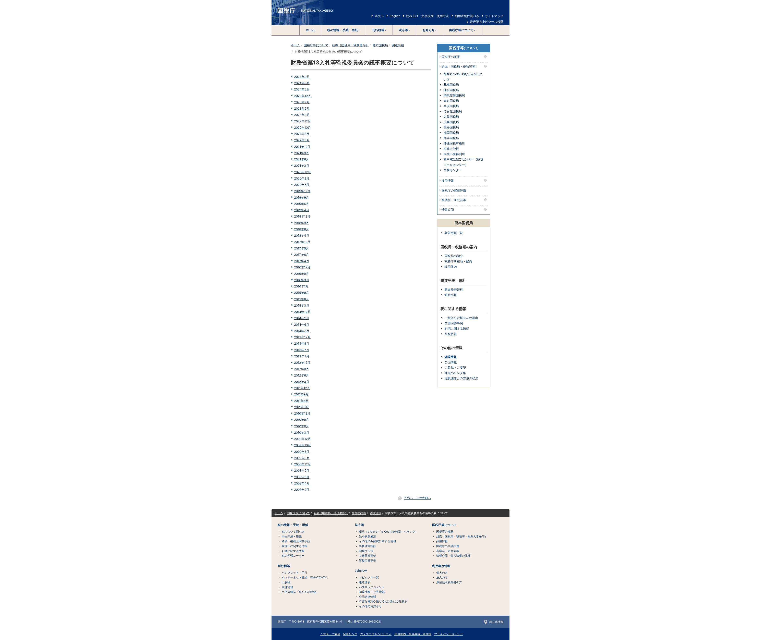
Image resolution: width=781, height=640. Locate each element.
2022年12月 (302, 121)
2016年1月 (301, 286)
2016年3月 (301, 280)
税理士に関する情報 (294, 546)
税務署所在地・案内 (458, 261)
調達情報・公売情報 (372, 591)
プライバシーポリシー (448, 634)
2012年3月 (301, 382)
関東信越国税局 (454, 95)
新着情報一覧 (454, 233)
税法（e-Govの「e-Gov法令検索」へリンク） (388, 531)
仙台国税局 (451, 90)
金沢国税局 (451, 106)
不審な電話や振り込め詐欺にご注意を (383, 601)
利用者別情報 (441, 566)
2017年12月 (302, 242)
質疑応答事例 (367, 560)
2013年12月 (302, 337)
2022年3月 (302, 140)
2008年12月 (302, 464)
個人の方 (442, 572)
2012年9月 (301, 369)
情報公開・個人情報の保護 (453, 555)
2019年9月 (301, 197)
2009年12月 (302, 439)
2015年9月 (301, 293)
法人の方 (442, 577)
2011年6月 (301, 401)
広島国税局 (451, 122)
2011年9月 (301, 394)
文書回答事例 (454, 323)
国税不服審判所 (454, 154)
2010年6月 (301, 426)
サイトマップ (494, 16)
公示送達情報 (367, 596)
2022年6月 (301, 134)
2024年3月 (302, 89)
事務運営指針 (367, 546)
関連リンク (350, 634)
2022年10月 (302, 128)
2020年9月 (301, 178)
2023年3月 (302, 115)
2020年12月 (302, 172)
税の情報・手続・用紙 (293, 525)
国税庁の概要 (451, 57)
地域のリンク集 (455, 373)
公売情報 (451, 362)
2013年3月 (301, 356)
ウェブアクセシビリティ (376, 634)
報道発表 (364, 582)
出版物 (286, 582)
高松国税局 (451, 127)
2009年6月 (301, 452)
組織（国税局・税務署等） (350, 45)
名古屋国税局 (453, 111)
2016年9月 (301, 274)
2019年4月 (301, 210)
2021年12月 (302, 147)
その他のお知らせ (370, 606)
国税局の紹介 (454, 256)
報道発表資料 (454, 290)
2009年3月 (302, 458)
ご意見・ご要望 (455, 367)
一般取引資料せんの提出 (461, 318)
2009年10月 (302, 445)
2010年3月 (301, 432)
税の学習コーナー (293, 555)
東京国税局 (451, 101)
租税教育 (451, 334)
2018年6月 (301, 229)
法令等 (359, 525)
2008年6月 (301, 477)
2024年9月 (302, 77)
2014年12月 (302, 312)
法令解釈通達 (367, 536)
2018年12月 (302, 216)
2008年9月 (301, 470)
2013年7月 (301, 350)
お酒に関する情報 (457, 329)
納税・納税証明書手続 (296, 541)
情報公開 (448, 210)
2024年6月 (302, 83)
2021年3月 (301, 166)
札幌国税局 (451, 85)
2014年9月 (301, 318)
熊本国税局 (380, 45)
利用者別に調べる (467, 16)
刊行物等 (284, 566)
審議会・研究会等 (454, 200)
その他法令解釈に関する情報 (377, 541)
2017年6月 (301, 255)
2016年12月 (302, 267)
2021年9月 (301, 153)
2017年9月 (301, 248)
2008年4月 (302, 483)
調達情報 (398, 45)
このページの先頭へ (417, 498)
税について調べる (293, 531)
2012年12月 (302, 363)
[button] (343, 30)
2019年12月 (302, 191)
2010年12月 (302, 413)
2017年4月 (301, 261)
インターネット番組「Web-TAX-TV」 (305, 577)
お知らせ (361, 571)
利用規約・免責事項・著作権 (412, 634)
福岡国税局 (451, 133)
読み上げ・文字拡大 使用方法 (427, 16)
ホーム (310, 30)
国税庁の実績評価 (454, 190)
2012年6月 (301, 375)
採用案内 (451, 267)
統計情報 (451, 295)
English (395, 16)
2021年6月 (301, 159)
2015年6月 (301, 299)
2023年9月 (302, 102)
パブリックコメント (372, 587)
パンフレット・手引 (294, 572)
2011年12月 (302, 388)
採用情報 (448, 181)
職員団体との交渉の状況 (461, 378)
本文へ (379, 16)
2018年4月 (301, 235)
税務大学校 (451, 149)
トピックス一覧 (369, 577)
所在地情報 (496, 622)
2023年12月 (302, 96)
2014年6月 (301, 325)
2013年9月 (301, 343)
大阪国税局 (451, 117)
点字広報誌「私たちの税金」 (300, 591)
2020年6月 (301, 185)
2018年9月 (301, 223)
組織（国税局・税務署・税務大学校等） (462, 536)
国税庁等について (316, 45)
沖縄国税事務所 (454, 143)
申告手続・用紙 (292, 536)
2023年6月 (302, 108)
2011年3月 (301, 407)
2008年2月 (301, 490)
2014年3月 (301, 331)
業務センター (453, 170)
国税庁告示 (366, 551)
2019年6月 (301, 204)
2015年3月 (301, 305)
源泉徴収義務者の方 (449, 582)
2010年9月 (301, 420)
